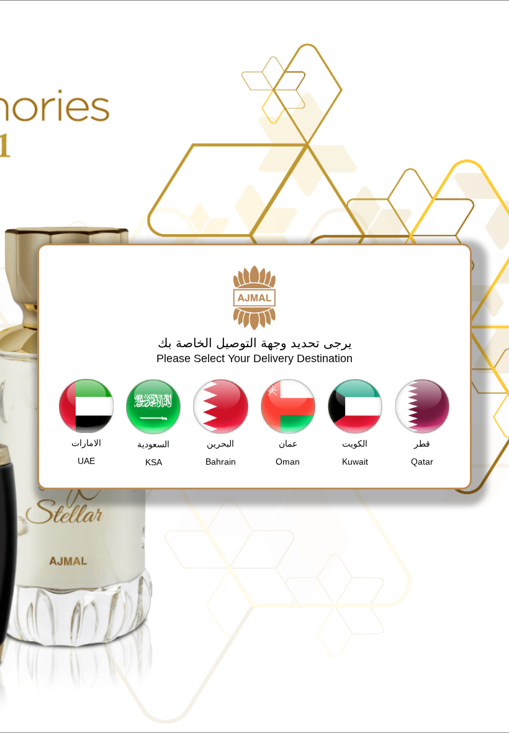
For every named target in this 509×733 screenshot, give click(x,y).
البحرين (220, 443)
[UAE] (86, 406)
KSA (153, 462)
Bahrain (220, 462)
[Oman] (288, 406)
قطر (422, 443)
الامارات (86, 443)
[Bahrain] (220, 406)
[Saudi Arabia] (153, 406)
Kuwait (355, 462)
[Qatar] (422, 406)
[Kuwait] (355, 406)
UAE (86, 461)
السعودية (153, 444)
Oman (288, 462)
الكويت (354, 443)
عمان (288, 443)
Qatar (422, 462)
